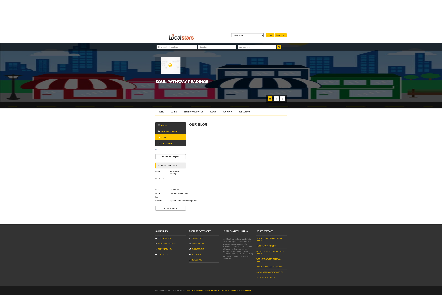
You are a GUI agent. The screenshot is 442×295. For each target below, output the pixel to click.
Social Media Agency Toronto (269, 272)
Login (270, 35)
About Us (227, 112)
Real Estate (197, 260)
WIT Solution (246, 290)
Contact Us (244, 112)
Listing (174, 112)
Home (161, 112)
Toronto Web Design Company (269, 267)
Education (196, 254)
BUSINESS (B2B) (198, 249)
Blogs (213, 112)
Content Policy (165, 249)
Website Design (210, 290)
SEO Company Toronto (266, 246)
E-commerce (197, 238)
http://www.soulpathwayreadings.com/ (183, 200)
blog (163, 137)
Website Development (194, 290)
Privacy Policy (164, 238)
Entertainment (198, 243)
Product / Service (170, 131)
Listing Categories (193, 112)
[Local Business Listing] (182, 39)
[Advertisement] (221, 16)
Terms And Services (167, 243)
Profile (165, 125)
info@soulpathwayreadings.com (181, 193)
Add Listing (281, 35)
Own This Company (172, 156)
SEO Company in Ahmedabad (227, 290)
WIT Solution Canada (265, 277)
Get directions (171, 208)
